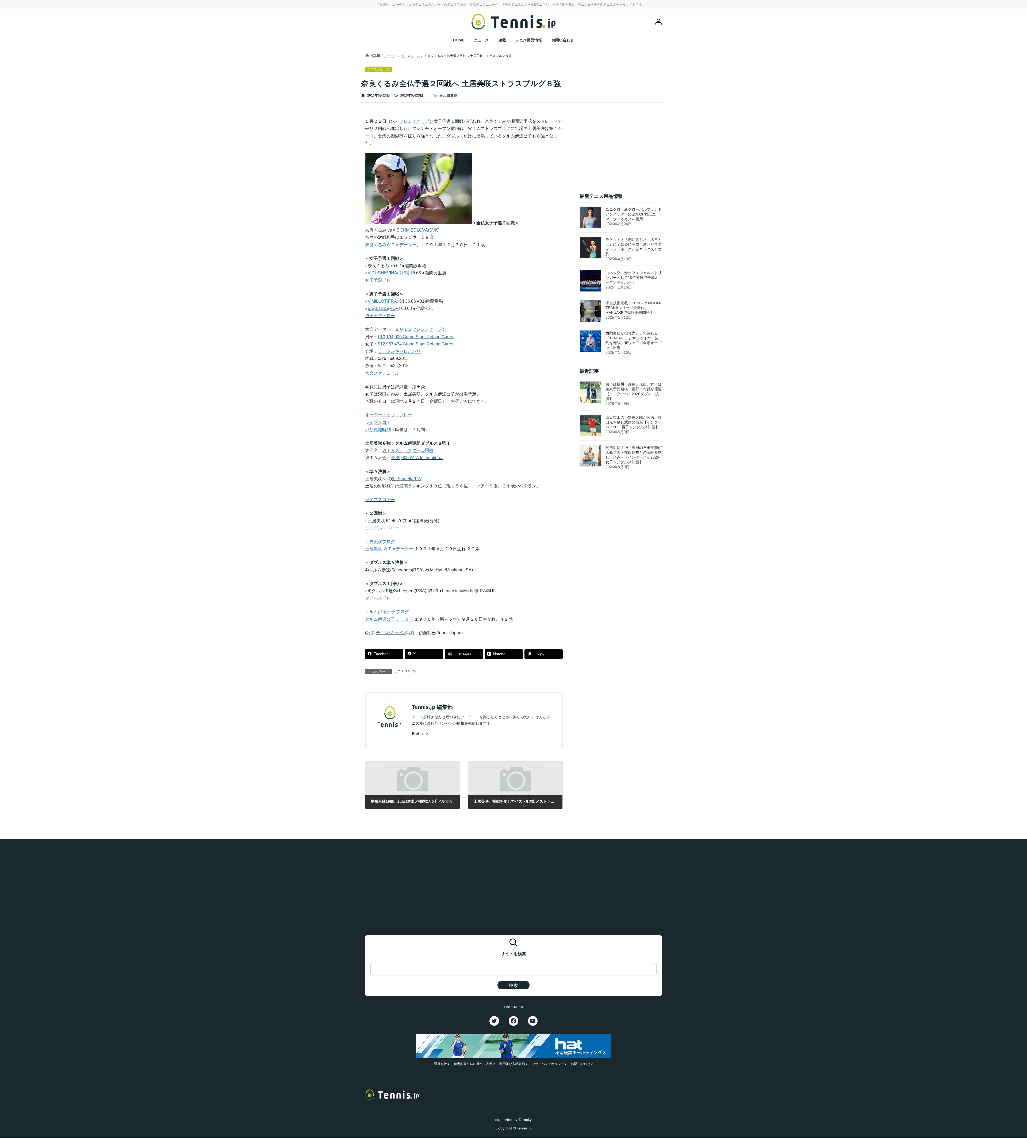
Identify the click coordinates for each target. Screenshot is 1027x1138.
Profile (418, 733)
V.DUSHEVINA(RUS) (388, 273)
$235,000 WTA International (417, 457)
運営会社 (440, 1064)
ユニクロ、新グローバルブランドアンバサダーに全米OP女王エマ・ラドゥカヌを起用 (634, 214)
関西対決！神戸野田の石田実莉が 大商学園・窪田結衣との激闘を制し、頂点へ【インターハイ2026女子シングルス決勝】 (634, 455)
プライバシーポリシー (548, 1064)
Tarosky (525, 1119)
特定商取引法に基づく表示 (473, 1064)
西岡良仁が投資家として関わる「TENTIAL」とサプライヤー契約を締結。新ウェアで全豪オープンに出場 (634, 340)
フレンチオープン (416, 121)
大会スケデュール (382, 373)
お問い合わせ (580, 1064)
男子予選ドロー (380, 315)
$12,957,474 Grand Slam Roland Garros (416, 344)
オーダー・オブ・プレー (388, 415)
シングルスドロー (382, 528)
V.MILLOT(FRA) (383, 301)
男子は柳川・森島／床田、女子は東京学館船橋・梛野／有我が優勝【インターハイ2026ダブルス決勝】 (634, 391)
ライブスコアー (380, 499)
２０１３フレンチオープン (420, 329)
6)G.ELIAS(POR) (384, 308)
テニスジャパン (391, 632)
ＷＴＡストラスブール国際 (408, 450)
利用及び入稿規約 (512, 1064)
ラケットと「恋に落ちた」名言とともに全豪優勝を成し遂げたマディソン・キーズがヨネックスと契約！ (634, 246)
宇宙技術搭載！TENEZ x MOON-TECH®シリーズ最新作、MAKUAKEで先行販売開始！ (633, 308)
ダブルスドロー (380, 598)
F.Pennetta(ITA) (408, 478)
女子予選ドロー (380, 280)
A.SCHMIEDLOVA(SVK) (416, 230)
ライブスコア (378, 422)
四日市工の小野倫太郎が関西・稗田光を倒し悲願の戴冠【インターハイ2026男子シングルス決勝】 (634, 422)
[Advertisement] (621, 151)
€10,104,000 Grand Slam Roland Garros (416, 337)
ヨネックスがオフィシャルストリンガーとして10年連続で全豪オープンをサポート (634, 277)
